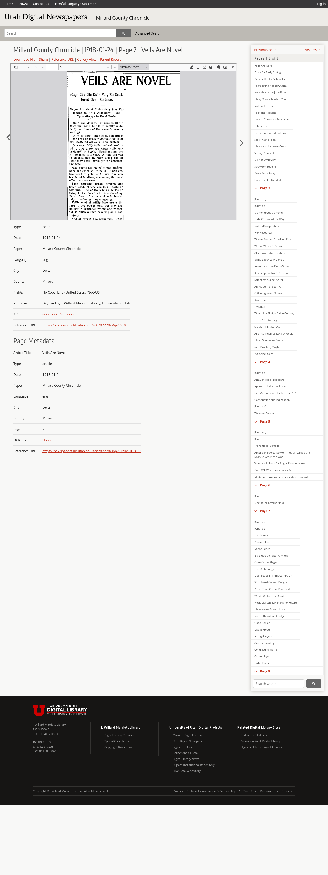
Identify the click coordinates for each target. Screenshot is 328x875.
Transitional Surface (266, 446)
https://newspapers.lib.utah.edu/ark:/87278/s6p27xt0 (84, 325)
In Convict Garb (263, 354)
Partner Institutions (254, 735)
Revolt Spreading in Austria (271, 273)
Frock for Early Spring (267, 72)
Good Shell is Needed (267, 180)
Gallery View (86, 59)
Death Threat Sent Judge (269, 616)
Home (8, 4)
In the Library (262, 663)
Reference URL (62, 59)
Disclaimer (267, 791)
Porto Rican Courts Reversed (272, 589)
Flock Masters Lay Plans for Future (275, 602)
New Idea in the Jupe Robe (270, 92)
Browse (23, 4)
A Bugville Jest (263, 636)
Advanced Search (148, 33)
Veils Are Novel (263, 66)
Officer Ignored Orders (268, 293)
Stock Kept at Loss (265, 140)
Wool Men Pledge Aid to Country (274, 313)
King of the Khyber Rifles (269, 503)
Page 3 (265, 188)
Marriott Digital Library (188, 735)
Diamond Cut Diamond (268, 212)
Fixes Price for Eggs (266, 320)
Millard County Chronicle (123, 18)
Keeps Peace (262, 549)
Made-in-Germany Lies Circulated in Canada (281, 477)
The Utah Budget (264, 569)
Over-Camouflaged (266, 562)
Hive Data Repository (187, 771)
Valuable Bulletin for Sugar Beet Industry (279, 463)
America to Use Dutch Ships (271, 266)
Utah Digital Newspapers (189, 741)
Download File (24, 59)
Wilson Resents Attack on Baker (273, 239)
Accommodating (264, 643)
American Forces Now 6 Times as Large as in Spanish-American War (282, 455)
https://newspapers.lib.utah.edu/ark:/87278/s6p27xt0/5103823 (91, 451)
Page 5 (265, 421)
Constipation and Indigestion (272, 400)
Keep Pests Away (264, 173)
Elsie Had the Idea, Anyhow (271, 555)
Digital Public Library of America (261, 747)
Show (46, 440)
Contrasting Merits (266, 649)
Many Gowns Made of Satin (271, 99)
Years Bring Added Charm (270, 86)
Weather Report (264, 413)
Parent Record (111, 59)
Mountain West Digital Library (260, 741)
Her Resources (263, 232)
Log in (321, 4)
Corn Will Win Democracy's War (274, 470)
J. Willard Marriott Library (49, 725)
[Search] (123, 33)
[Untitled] (260, 199)
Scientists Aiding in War (268, 280)
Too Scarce (261, 535)
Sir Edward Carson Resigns (271, 582)
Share (43, 59)
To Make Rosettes (265, 113)
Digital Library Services (119, 735)
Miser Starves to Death (268, 340)
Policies (287, 791)
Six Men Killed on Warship (270, 327)
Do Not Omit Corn (265, 160)
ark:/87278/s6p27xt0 (58, 314)
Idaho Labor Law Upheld (269, 259)
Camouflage (262, 656)
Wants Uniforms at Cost (269, 596)
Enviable (259, 307)
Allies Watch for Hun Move (270, 253)
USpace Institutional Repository (194, 765)
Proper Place (262, 542)
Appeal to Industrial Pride (270, 386)
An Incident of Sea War (268, 286)
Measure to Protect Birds (269, 609)
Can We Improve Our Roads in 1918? (276, 393)
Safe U (247, 791)
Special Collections (116, 741)
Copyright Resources (118, 747)
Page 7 (265, 511)
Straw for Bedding (265, 166)
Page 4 (265, 362)
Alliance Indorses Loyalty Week (273, 333)
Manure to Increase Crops (270, 146)
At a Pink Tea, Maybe (267, 347)
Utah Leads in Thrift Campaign (273, 575)
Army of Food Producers (269, 380)
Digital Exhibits (182, 747)
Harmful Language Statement (76, 4)
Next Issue (312, 49)
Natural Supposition (266, 226)
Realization (261, 300)
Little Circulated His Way (269, 219)
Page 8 (265, 671)
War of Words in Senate (269, 246)
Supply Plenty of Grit (266, 153)
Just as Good (262, 629)
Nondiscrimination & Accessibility (213, 791)
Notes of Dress (263, 106)
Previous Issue (265, 49)
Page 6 (265, 485)
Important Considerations (270, 133)
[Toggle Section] (255, 188)
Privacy (178, 791)
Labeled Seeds (263, 126)
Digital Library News (186, 759)
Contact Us (41, 4)
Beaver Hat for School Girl (270, 79)
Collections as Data (185, 753)
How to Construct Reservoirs (272, 119)
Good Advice (262, 623)
